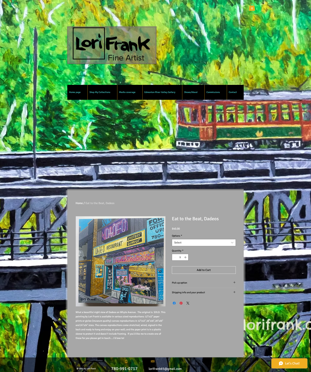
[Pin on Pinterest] (181, 303)
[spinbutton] (180, 257)
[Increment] (185, 257)
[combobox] (204, 242)
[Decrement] (174, 257)
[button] (252, 7)
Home (79, 203)
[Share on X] (188, 303)
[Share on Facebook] (174, 303)
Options (177, 235)
